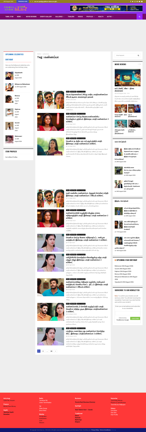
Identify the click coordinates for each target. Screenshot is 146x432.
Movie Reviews (31, 16)
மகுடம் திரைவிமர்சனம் (132, 116)
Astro (109, 16)
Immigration (43, 416)
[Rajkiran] (9, 116)
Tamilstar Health (8, 412)
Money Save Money (9, 406)
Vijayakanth (18, 72)
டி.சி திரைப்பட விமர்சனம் (132, 131)
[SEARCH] (138, 55)
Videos (80, 16)
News (19, 16)
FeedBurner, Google (123, 320)
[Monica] (9, 102)
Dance (77, 415)
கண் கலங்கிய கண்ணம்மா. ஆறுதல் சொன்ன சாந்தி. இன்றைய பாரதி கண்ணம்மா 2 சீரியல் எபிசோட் (87, 194)
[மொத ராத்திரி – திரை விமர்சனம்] (121, 108)
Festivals (77, 417)
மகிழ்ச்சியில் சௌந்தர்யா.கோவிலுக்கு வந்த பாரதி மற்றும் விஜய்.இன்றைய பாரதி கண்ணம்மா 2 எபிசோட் (86, 260)
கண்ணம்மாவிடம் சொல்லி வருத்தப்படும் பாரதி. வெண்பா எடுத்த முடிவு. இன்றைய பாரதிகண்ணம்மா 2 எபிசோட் (87, 309)
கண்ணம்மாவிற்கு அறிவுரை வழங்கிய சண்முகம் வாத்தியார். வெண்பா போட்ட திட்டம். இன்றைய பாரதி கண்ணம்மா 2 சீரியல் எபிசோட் (87, 284)
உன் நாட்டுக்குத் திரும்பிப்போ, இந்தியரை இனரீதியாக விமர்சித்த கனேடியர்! (132, 210)
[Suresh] (9, 129)
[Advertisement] (73, 35)
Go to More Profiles (11, 157)
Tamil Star (9, 16)
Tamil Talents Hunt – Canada (84, 410)
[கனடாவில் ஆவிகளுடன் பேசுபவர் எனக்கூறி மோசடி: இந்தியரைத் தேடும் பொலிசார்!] (119, 228)
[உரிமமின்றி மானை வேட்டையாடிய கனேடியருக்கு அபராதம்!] (119, 174)
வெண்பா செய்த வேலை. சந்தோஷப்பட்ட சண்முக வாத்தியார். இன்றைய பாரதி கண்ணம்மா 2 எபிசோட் (86, 239)
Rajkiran (17, 109)
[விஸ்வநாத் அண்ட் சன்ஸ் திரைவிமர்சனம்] (121, 124)
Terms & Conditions (105, 430)
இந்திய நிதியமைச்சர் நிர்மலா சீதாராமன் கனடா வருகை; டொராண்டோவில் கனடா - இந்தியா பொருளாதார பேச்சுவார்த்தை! (127, 154)
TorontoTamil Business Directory (85, 402)
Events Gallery (46, 16)
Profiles (89, 16)
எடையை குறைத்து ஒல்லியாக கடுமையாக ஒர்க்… (46, 1)
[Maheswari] (9, 143)
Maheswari (18, 136)
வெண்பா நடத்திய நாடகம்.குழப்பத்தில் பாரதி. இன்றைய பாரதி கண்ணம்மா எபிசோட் (84, 142)
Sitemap (113, 430)
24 (51, 351)
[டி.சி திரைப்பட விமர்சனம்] (134, 124)
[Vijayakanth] (9, 79)
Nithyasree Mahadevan (22, 84)
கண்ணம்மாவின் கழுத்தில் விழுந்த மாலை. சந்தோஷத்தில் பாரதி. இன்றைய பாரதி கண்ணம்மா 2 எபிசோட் (87, 215)
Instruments (42, 418)
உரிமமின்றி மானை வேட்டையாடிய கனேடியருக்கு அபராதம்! (132, 170)
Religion (77, 422)
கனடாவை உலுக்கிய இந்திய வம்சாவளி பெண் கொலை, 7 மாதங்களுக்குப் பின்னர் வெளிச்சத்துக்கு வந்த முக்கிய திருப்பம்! (127, 243)
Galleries (59, 16)
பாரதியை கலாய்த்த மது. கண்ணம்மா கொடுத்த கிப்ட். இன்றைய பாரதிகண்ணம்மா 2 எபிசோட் (85, 332)
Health (100, 16)
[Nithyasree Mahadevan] (9, 91)
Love (40, 420)
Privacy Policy (95, 430)
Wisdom (41, 422)
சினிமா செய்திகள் (81, 91)
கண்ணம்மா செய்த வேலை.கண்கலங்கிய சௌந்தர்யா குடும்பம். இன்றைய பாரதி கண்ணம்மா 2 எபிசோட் (87, 119)
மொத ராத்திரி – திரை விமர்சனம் (121, 116)
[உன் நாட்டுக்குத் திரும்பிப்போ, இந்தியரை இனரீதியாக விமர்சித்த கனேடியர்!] (119, 214)
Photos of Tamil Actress (118, 402)
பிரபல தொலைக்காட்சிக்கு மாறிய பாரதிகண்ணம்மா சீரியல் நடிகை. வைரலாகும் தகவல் (87, 96)
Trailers (71, 16)
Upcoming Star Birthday (127, 260)
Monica (17, 96)
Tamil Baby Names (116, 400)
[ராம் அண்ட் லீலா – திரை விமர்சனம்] (128, 77)
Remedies (6, 414)
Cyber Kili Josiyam (9, 400)
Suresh (17, 123)
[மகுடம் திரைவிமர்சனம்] (134, 108)
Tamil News (73, 91)
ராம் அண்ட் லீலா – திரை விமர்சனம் (124, 90)
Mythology (78, 420)
